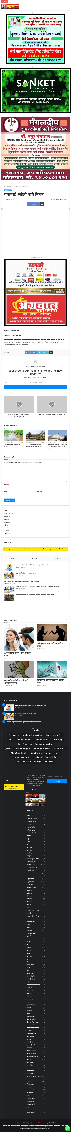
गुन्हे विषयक (8, 528)
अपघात (28, 816)
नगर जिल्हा (29, 947)
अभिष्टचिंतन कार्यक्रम (32, 821)
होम (6, 511)
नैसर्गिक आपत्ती (30, 965)
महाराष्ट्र (7, 519)
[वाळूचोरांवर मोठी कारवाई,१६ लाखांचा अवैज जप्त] (35, 804)
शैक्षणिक (29, 1081)
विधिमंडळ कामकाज (31, 1051)
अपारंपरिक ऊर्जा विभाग (32, 818)
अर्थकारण (29, 824)
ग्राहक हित (29, 904)
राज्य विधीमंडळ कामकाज (33, 1028)
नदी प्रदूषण (29, 950)
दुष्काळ (28, 939)
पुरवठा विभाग (30, 988)
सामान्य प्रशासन (30, 1101)
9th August (14, 735)
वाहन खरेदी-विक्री (31, 1045)
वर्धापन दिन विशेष (31, 1042)
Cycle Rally (57, 739)
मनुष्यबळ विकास (31, 1005)
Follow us (7, 780)
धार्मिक (28, 945)
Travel (57, 753)
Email (6, 491)
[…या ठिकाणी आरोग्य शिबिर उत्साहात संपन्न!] (19, 637)
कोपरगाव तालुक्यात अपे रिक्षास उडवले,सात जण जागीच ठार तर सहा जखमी (35, 595)
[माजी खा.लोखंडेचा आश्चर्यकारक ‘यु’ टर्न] (9, 575)
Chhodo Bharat (42, 739)
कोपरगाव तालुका (13, 186)
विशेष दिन (29, 1059)
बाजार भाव (29, 993)
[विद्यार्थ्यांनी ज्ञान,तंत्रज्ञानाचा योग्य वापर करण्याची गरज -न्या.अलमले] (42, 800)
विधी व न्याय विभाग (31, 1053)
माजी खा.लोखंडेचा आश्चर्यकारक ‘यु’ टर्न (26, 573)
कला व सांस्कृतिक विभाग (33, 859)
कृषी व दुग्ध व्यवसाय (31, 861)
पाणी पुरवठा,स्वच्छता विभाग (33, 985)
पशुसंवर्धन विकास (31, 979)
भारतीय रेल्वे (30, 996)
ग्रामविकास (29, 902)
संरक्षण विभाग (30, 1093)
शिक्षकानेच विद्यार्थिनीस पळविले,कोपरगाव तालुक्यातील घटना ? (32, 565)
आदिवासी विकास (31, 830)
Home (7, 186)
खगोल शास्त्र (30, 893)
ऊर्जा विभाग (29, 853)
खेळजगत (29, 896)
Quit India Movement (41, 753)
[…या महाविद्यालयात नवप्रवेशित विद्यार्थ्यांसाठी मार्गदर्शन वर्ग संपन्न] (35, 435)
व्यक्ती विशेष (30, 1065)
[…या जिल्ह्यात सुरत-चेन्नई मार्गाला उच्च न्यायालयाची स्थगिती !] (35, 800)
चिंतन (28, 907)
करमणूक (29, 856)
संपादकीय (7, 522)
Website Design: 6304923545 (48, 1123)
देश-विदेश (7, 516)
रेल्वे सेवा (29, 1031)
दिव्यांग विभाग (30, 936)
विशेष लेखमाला (30, 1062)
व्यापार (28, 1068)
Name (6, 484)
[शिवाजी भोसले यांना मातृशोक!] (29, 796)
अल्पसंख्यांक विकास (31, 827)
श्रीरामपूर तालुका (31, 1084)
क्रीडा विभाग (30, 890)
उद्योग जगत (29, 847)
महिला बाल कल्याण (31, 1019)
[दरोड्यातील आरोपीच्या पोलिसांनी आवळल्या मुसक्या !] (19, 669)
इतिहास (28, 841)
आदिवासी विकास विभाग (32, 833)
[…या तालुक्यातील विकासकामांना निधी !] (13, 435)
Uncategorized (32, 867)
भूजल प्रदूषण (30, 999)
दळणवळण (29, 930)
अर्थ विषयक (31, 870)
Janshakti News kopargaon (17, 748)
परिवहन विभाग (30, 973)
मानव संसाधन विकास (32, 1025)
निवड (28, 959)
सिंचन (28, 1107)
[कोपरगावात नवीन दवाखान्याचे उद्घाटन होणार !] (52, 669)
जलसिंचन (29, 924)
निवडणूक (7, 525)
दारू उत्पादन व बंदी (31, 933)
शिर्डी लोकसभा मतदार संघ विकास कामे (36, 1076)
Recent (34, 558)
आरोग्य (7, 531)
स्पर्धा (28, 1110)
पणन (28, 970)
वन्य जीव (29, 1039)
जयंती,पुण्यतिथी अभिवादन (33, 916)
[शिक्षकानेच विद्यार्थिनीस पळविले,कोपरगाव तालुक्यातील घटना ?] (9, 567)
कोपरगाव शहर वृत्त (31, 887)
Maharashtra (60, 748)
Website (39, 491)
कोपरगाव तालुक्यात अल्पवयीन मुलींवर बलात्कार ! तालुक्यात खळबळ (21, 581)
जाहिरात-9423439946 (35, 13)
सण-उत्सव (29, 1087)
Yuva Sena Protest (23, 757)
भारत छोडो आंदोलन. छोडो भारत (29, 761)
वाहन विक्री (29, 1048)
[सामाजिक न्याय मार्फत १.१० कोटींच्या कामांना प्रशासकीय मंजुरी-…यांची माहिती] (57, 435)
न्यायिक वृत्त (29, 967)
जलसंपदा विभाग (30, 922)
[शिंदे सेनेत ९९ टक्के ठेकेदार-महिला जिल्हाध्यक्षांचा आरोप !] (29, 804)
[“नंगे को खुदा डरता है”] (29, 800)
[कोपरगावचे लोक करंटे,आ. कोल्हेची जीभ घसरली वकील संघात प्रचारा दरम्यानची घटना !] (9, 589)
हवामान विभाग (30, 1113)
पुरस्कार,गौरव (30, 990)
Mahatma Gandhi (19, 753)
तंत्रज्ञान (28, 927)
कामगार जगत (31, 876)
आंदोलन (29, 836)
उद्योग (28, 844)
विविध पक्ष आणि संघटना (32, 1056)
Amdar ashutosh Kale (32, 735)
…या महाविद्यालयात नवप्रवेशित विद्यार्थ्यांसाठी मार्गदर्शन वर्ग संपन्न (34, 445)
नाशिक (28, 953)
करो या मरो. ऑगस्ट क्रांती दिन (45, 757)
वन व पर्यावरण (30, 1036)
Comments (57, 558)
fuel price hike (25, 744)
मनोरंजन (29, 1008)
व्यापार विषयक (30, 1071)
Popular (12, 558)
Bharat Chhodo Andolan (20, 739)
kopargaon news (42, 748)
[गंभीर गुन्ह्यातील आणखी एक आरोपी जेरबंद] (52, 632)
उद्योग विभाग (30, 850)
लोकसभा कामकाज (31, 1033)
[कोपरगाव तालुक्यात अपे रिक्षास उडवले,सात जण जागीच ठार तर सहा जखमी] (9, 597)
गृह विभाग (29, 899)
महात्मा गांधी (49, 761)
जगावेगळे (29, 913)
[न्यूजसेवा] (10, 6)
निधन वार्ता (8, 534)
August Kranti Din (54, 735)
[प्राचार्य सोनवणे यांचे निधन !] (35, 796)
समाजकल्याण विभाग (32, 1090)
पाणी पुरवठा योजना (31, 982)
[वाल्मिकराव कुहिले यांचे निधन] (42, 804)
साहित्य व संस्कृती (31, 1104)
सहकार (28, 1096)
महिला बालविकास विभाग (33, 1022)
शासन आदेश (30, 1074)
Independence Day (44, 744)
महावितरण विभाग (31, 1016)
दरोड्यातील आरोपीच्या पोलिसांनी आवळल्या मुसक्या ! (16, 681)
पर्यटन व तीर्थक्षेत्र (31, 976)
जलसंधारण (29, 919)
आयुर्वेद (28, 839)
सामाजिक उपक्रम (31, 1098)
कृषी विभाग (31, 879)
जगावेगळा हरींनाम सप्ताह (33, 910)
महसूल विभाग (30, 1010)
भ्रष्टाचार (28, 1002)
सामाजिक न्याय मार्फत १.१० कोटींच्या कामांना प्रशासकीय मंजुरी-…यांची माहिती (57, 446)
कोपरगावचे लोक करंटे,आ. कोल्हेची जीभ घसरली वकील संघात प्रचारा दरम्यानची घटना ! (38, 586)
